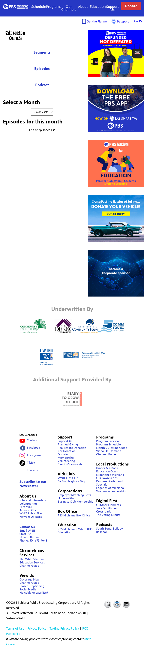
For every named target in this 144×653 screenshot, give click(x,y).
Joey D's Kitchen (107, 508)
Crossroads (103, 511)
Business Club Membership (75, 501)
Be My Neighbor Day (71, 481)
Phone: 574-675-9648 (33, 540)
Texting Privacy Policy (64, 628)
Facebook (33, 447)
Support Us (112, 8)
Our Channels (68, 8)
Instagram (34, 455)
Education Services (32, 562)
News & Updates (31, 517)
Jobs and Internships (33, 500)
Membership (66, 457)
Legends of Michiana (110, 488)
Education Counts (42, 35)
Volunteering (28, 503)
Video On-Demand (108, 451)
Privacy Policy (37, 628)
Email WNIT (27, 530)
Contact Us (27, 527)
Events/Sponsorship (71, 464)
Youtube (32, 440)
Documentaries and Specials (109, 483)
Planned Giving (68, 444)
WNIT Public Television (15, 6)
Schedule (38, 6)
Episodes (42, 68)
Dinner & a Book (107, 468)
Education (98, 6)
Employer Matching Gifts (74, 495)
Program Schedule (108, 444)
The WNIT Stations (32, 559)
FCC (107, 604)
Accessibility (28, 510)
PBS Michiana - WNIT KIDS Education (75, 530)
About (83, 6)
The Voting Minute (108, 515)
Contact (117, 604)
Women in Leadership (110, 491)
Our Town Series (107, 478)
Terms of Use (15, 628)
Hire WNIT (27, 507)
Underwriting (66, 498)
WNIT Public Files (31, 513)
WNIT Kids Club (68, 478)
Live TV (137, 21)
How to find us (29, 537)
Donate (131, 6)
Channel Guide (29, 565)
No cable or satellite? (34, 592)
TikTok (31, 462)
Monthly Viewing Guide (111, 448)
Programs (53, 6)
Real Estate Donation (72, 448)
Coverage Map (29, 579)
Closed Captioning (126, 604)
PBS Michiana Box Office (74, 515)
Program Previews (108, 441)
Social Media (28, 589)
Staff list (25, 534)
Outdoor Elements (108, 505)
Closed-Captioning (32, 586)
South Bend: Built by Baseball (109, 530)
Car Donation (67, 451)
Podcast (42, 85)
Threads (32, 470)
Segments (42, 52)
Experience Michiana (110, 475)
